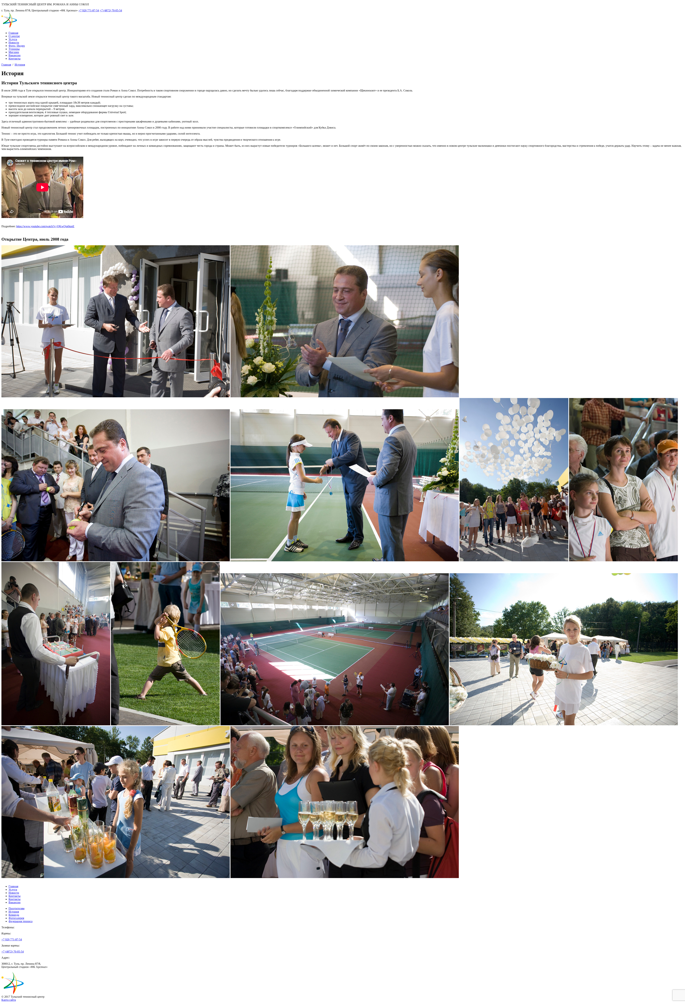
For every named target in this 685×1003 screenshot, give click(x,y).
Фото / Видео (17, 45)
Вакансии (15, 55)
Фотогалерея (16, 918)
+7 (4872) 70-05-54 (111, 10)
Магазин (14, 52)
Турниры (14, 48)
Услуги (13, 39)
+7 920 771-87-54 (88, 10)
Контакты (15, 58)
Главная (13, 32)
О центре (14, 36)
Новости (14, 42)
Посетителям (16, 908)
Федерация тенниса (20, 921)
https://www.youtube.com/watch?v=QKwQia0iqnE (45, 226)
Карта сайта (8, 999)
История (20, 64)
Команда (14, 914)
